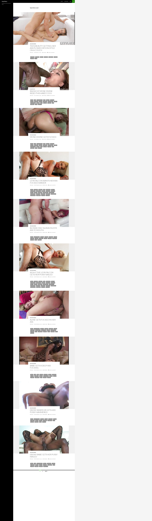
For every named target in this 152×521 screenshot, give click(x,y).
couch (41, 101)
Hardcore (54, 238)
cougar (32, 238)
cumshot (41, 238)
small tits (46, 466)
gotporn (44, 52)
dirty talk (43, 330)
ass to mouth (39, 143)
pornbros (45, 95)
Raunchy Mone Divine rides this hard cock (41, 92)
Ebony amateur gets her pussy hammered (43, 411)
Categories (66, 1)
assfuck (40, 189)
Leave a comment (51, 52)
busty (32, 192)
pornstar (38, 195)
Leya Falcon (33, 195)
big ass (48, 143)
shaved (32, 58)
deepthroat (50, 101)
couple (36, 238)
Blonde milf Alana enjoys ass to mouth (43, 229)
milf (36, 239)
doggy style (33, 146)
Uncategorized (33, 43)
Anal (32, 143)
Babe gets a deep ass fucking (40, 366)
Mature (45, 331)
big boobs (48, 189)
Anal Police (4, 1)
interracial (53, 285)
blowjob (36, 101)
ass (35, 143)
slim (36, 104)
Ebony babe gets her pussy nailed (43, 455)
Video (32, 52)
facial (46, 238)
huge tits (48, 285)
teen (36, 58)
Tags (70, 1)
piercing (39, 239)
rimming (32, 104)
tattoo (40, 104)
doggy (55, 101)
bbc (44, 143)
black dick (38, 282)
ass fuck (35, 189)
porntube (45, 139)
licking (45, 146)
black (32, 101)
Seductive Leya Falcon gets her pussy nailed (41, 273)
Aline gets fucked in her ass (43, 321)
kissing (32, 239)
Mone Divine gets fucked (43, 137)
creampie (45, 101)
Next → (46, 471)
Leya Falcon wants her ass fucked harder (43, 181)
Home (62, 1)
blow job (48, 282)
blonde (43, 282)
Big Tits (53, 189)
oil (53, 146)
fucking (49, 238)
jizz (41, 146)
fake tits (38, 285)
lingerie (49, 146)
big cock (52, 143)
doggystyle (51, 192)
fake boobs (33, 285)
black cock (33, 282)
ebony (38, 146)
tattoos (47, 195)
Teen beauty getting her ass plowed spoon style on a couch (43, 48)
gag (36, 331)
